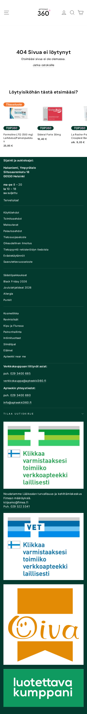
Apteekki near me (14, 356)
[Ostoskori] (80, 12)
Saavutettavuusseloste (17, 261)
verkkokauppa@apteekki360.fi (24, 380)
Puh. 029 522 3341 (16, 506)
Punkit (7, 299)
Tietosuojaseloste (14, 237)
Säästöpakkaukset (15, 275)
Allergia (8, 293)
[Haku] (72, 12)
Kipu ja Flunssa (13, 325)
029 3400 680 (20, 395)
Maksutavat (10, 224)
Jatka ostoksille (43, 65)
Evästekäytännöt (14, 255)
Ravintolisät (10, 319)
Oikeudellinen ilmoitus (17, 243)
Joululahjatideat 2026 (17, 287)
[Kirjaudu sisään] (64, 12)
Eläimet (8, 350)
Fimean (8, 498)
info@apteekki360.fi (17, 402)
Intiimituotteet (12, 338)
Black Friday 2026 (15, 281)
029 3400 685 (20, 373)
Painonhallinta (12, 331)
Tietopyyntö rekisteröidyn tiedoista (25, 249)
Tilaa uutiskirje (18, 413)
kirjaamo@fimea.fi (15, 502)
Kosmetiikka (11, 313)
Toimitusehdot (12, 218)
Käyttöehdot (11, 212)
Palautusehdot (12, 231)
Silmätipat (9, 344)
